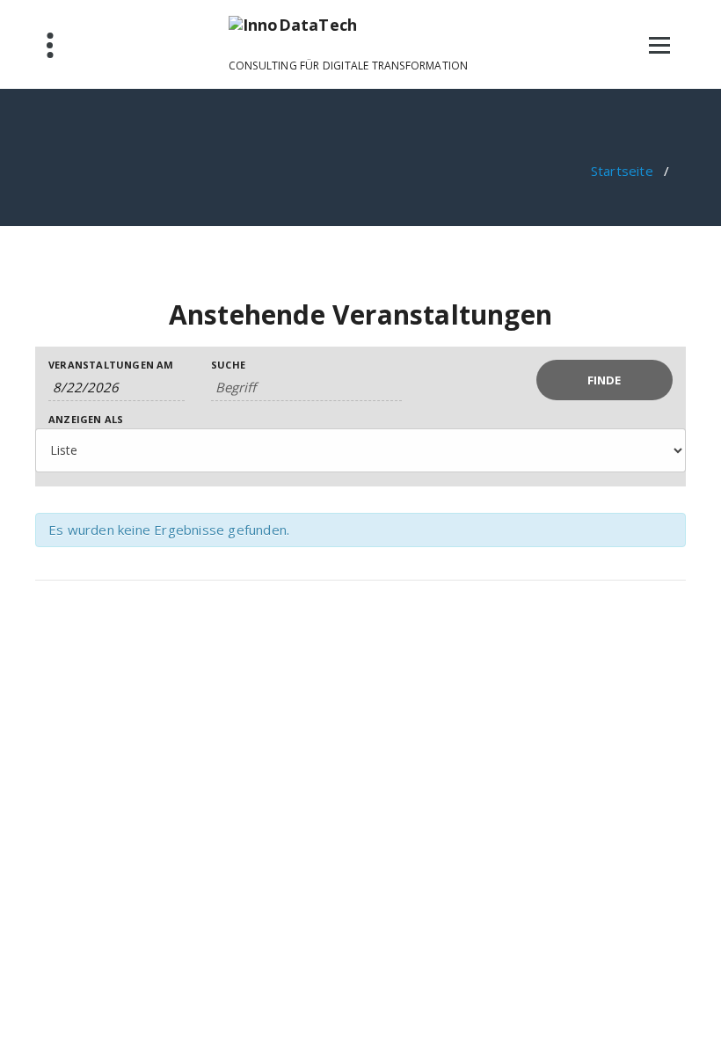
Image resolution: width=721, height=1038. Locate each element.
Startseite (622, 170)
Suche (228, 364)
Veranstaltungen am (111, 364)
